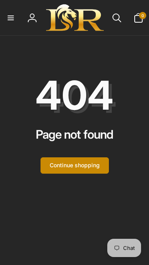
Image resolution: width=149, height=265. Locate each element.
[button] (10, 18)
